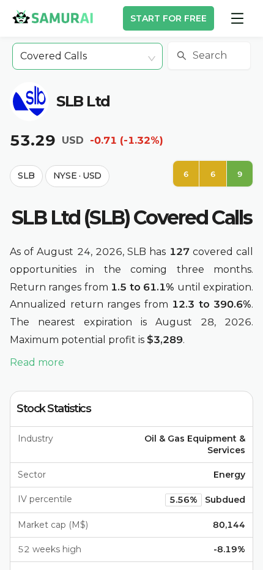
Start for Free (168, 18)
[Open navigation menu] (237, 18)
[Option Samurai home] (52, 16)
